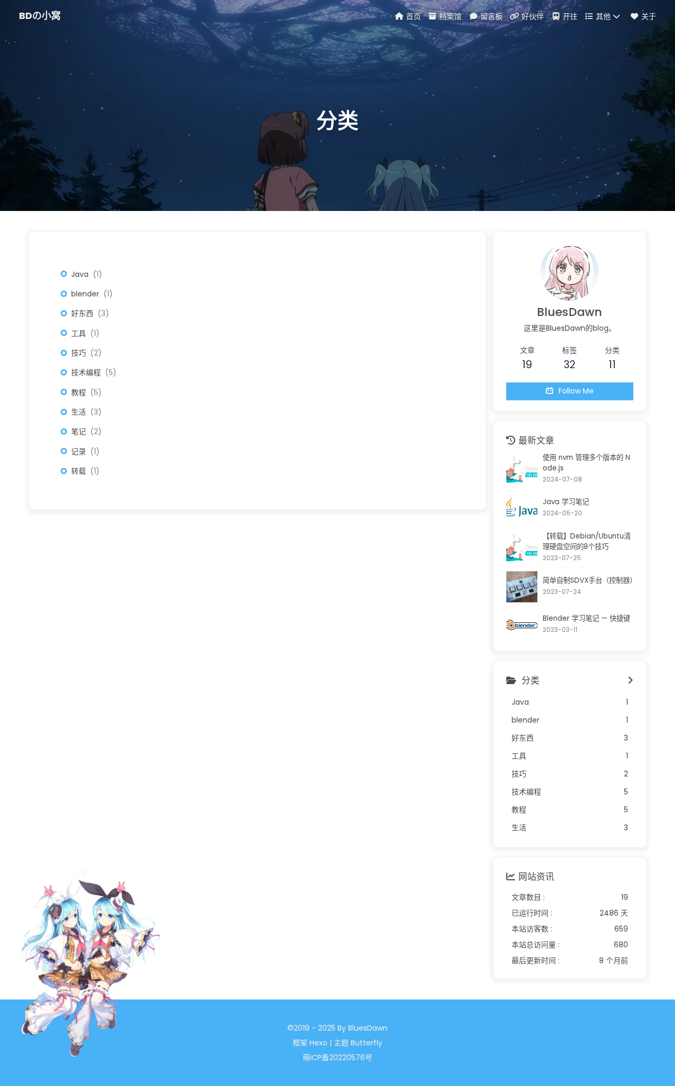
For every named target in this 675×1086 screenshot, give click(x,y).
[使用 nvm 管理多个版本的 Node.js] (521, 469)
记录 (78, 451)
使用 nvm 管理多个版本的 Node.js (586, 463)
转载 (78, 471)
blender (85, 294)
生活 (78, 412)
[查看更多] (630, 681)
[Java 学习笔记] (521, 508)
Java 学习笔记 (566, 502)
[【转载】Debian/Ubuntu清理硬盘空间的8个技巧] (521, 547)
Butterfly (366, 1042)
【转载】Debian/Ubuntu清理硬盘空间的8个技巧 (587, 541)
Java (80, 274)
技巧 (78, 353)
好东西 (82, 313)
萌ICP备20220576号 (337, 1057)
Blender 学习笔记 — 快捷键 (586, 618)
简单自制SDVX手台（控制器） (588, 580)
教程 (78, 392)
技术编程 (86, 372)
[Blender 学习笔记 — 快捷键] (521, 624)
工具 (78, 333)
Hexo (318, 1042)
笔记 (78, 431)
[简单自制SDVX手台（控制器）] (521, 586)
